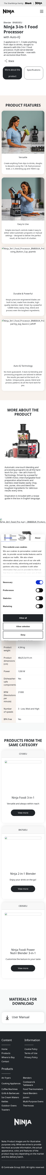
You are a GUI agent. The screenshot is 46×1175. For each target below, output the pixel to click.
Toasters (6, 1109)
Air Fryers (6, 1077)
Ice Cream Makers (10, 1097)
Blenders (27, 1077)
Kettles (5, 1101)
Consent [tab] (8, 538)
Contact (5, 1061)
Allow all (23, 618)
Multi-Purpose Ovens (33, 1101)
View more (23, 812)
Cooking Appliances (11, 1083)
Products (6, 1053)
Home (4, 1049)
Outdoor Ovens (9, 1105)
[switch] (39, 590)
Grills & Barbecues (10, 1093)
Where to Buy (8, 1057)
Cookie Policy (31, 1049)
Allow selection (23, 626)
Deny (23, 635)
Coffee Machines (10, 1089)
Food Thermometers (33, 1089)
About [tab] (38, 538)
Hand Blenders (30, 1093)
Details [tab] (23, 538)
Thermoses (28, 1105)
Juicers (26, 1097)
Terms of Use (31, 1053)
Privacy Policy (31, 1057)
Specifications (33, 69)
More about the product (12, 73)
